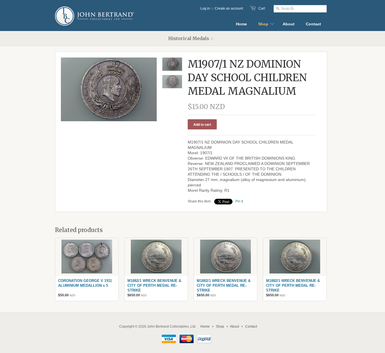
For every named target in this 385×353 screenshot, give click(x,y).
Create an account (229, 8)
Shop (220, 326)
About (234, 326)
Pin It (239, 201)
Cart (261, 8)
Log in (205, 8)
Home (205, 326)
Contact (251, 326)
